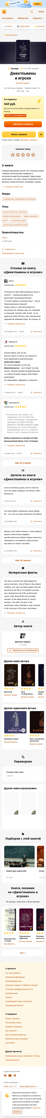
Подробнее (36, 1108)
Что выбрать (7, 18)
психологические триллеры (15, 212)
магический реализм (11, 216)
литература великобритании (15, 225)
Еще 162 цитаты (23, 560)
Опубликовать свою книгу (13, 253)
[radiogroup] (23, 155)
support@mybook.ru (28, 1086)
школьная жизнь (18, 221)
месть (5, 221)
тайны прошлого (31, 216)
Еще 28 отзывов (23, 463)
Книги (9, 26)
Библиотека (23, 18)
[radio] (13, 155)
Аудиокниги (24, 26)
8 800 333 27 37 (10, 1086)
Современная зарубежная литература (19, 199)
